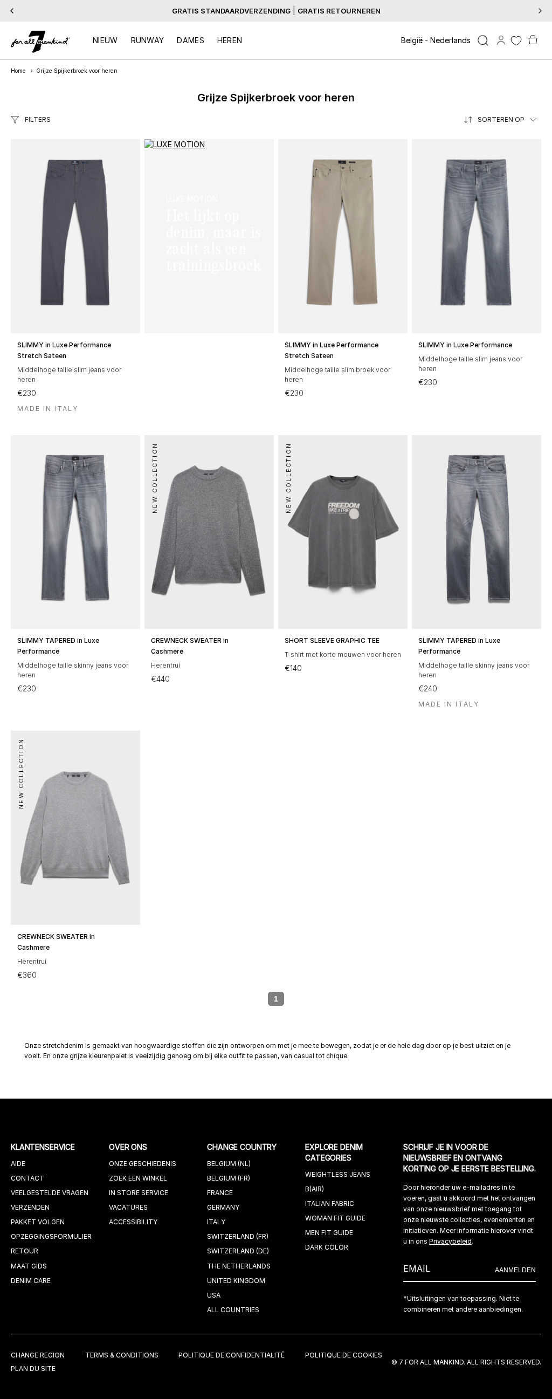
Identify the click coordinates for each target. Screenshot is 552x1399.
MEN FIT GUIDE (329, 1233)
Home (18, 70)
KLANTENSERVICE (44, 1146)
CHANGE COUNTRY (243, 1146)
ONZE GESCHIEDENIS (142, 1164)
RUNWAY (147, 40)
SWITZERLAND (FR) (237, 1236)
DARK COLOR (326, 1247)
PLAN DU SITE (33, 1368)
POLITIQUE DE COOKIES (343, 1355)
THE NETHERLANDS (239, 1266)
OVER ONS (129, 1146)
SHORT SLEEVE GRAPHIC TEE (332, 640)
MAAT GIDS (29, 1266)
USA (213, 1295)
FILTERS (38, 119)
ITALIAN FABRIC (329, 1203)
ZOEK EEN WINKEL (138, 1178)
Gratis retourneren (339, 10)
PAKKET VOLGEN (38, 1222)
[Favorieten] (516, 41)
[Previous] (12, 11)
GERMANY (223, 1207)
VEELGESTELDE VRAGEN (49, 1193)
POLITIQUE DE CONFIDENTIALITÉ (231, 1355)
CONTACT (27, 1178)
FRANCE (220, 1193)
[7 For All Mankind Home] (40, 42)
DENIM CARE (31, 1281)
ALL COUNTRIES (233, 1310)
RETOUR (24, 1251)
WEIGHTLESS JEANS (337, 1174)
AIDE (18, 1164)
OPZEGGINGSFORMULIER (51, 1236)
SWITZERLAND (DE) (238, 1251)
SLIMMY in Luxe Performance (465, 345)
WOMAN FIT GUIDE (335, 1218)
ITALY (216, 1222)
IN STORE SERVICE (138, 1193)
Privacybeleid (450, 1241)
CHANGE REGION (38, 1355)
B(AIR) (314, 1189)
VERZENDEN (30, 1207)
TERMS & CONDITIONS (121, 1355)
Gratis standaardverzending (231, 10)
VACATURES (128, 1207)
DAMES (190, 40)
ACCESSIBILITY (133, 1222)
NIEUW (105, 40)
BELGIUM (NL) (229, 1164)
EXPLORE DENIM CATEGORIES (334, 1152)
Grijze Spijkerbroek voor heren (77, 70)
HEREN (230, 40)
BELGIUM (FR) (228, 1178)
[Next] (540, 11)
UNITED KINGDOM (236, 1281)
